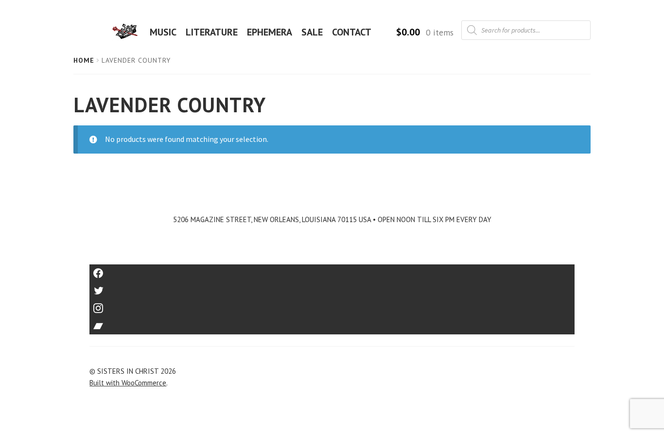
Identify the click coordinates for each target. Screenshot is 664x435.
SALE (312, 32)
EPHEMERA (269, 32)
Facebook (332, 270)
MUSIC (163, 32)
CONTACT (351, 32)
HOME (127, 32)
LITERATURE (212, 32)
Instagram (332, 305)
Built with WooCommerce (127, 382)
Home (83, 60)
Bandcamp (332, 322)
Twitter (332, 287)
